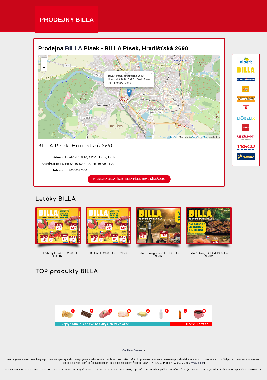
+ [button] (44, 60)
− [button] (44, 67)
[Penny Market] (246, 127)
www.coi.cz (197, 362)
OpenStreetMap (199, 137)
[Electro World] (246, 79)
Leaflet (173, 137)
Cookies (127, 350)
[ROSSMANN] (246, 137)
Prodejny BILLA (67, 19)
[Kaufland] (246, 108)
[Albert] (246, 60)
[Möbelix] (246, 118)
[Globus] (246, 89)
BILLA (73, 48)
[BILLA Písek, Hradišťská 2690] (129, 93)
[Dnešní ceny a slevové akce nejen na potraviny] (133, 325)
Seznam (138, 350)
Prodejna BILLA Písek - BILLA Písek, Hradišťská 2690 (129, 178)
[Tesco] (246, 147)
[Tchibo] (246, 156)
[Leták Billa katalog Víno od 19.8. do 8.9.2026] (158, 228)
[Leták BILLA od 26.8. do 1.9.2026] (108, 228)
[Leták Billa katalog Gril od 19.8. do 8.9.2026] (209, 228)
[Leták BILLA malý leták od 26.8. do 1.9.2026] (58, 228)
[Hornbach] (246, 99)
